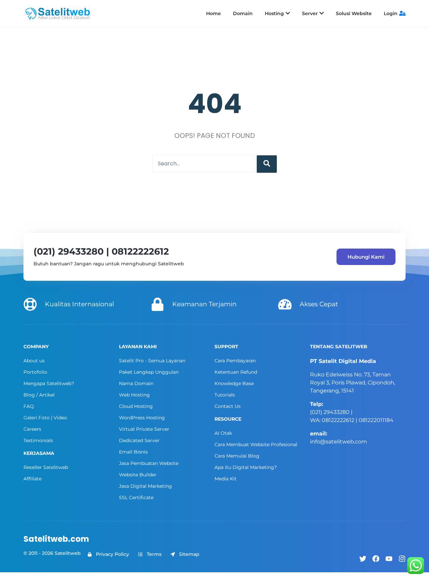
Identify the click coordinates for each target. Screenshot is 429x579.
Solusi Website (354, 13)
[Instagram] (402, 558)
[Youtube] (388, 558)
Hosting (274, 13)
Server (310, 13)
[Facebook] (375, 558)
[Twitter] (362, 558)
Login (390, 13)
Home (213, 13)
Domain (243, 13)
